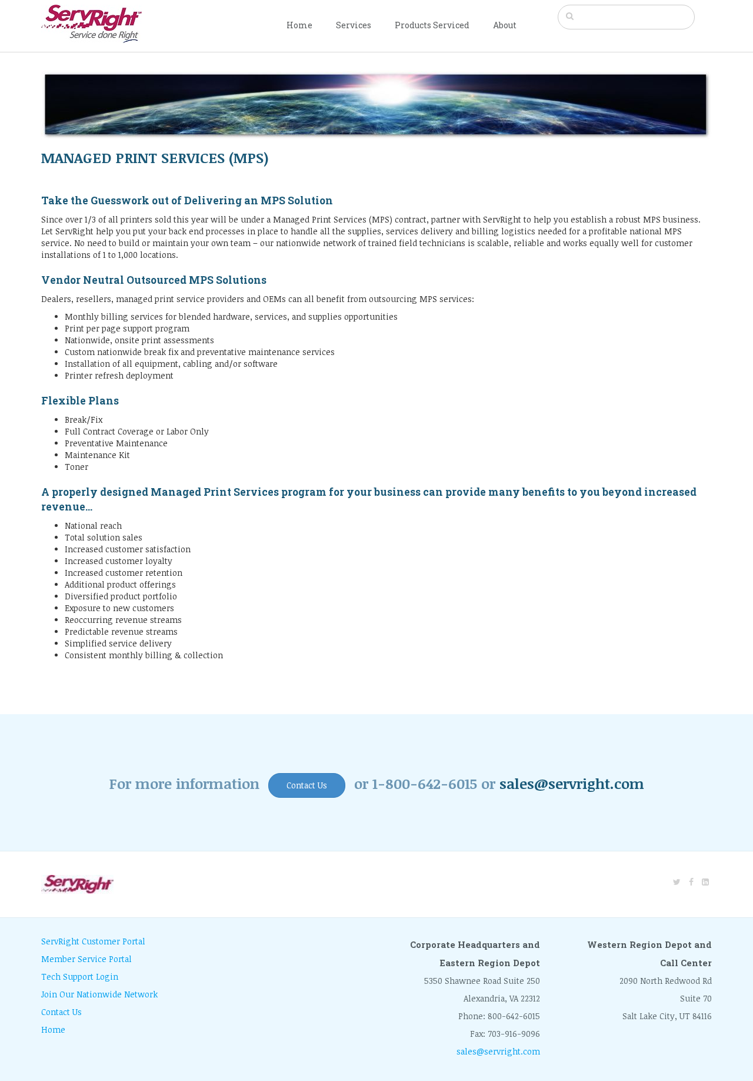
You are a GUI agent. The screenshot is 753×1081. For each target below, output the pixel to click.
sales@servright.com (571, 783)
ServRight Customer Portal (93, 941)
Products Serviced (432, 25)
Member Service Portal (86, 958)
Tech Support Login (79, 976)
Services (353, 25)
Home (299, 25)
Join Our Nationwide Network (99, 994)
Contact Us (306, 785)
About (505, 25)
